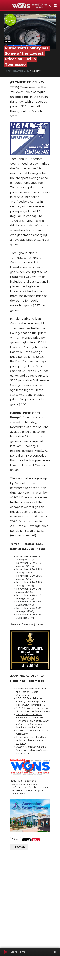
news (45, 787)
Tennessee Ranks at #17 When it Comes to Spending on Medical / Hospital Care (33, 724)
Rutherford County (22, 790)
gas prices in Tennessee (24, 784)
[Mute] (55, 952)
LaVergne (17, 787)
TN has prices (19, 793)
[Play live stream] (5, 952)
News (8, 42)
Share (16, 839)
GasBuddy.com (32, 624)
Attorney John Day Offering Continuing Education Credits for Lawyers (32, 750)
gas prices (30, 780)
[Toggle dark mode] (49, 6)
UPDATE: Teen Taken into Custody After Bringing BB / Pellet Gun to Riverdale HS (31, 701)
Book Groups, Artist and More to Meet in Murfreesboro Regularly (32, 740)
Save (37, 840)
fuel (20, 780)
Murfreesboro (32, 787)
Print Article (19, 846)
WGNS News (35, 71)
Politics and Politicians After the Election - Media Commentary (31, 692)
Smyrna (38, 790)
